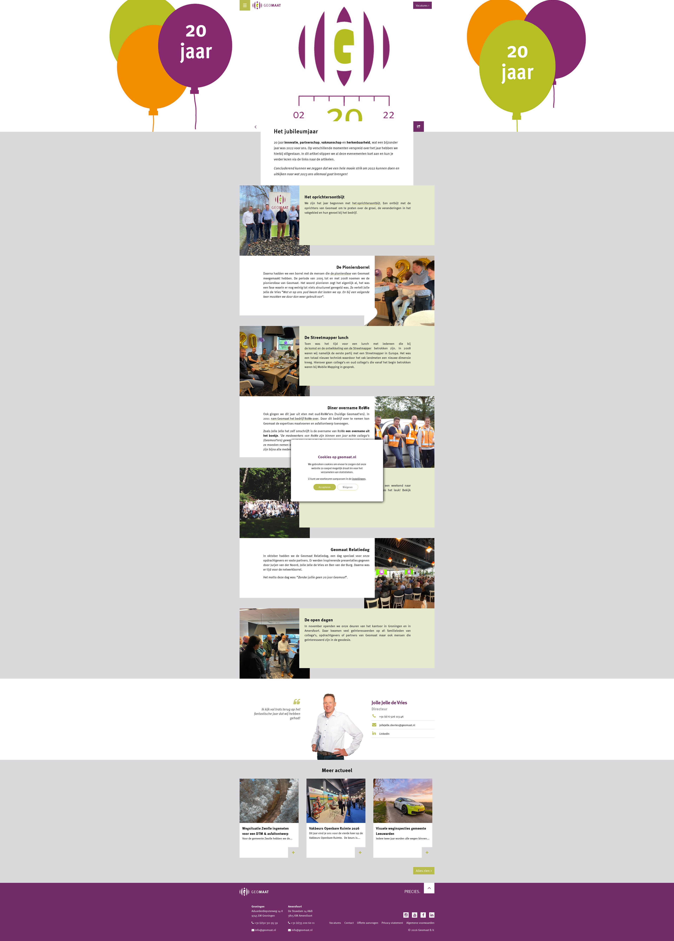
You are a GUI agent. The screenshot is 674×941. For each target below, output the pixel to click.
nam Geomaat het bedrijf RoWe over (294, 418)
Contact (349, 923)
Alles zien (423, 870)
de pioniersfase (341, 273)
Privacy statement (392, 923)
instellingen (358, 478)
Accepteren (325, 487)
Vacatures (335, 923)
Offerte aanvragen (367, 923)
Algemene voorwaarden (420, 923)
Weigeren (348, 487)
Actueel (268, 126)
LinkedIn (384, 734)
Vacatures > (422, 5)
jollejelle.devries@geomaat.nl (397, 725)
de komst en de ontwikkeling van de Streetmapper (338, 348)
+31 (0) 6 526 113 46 (391, 716)
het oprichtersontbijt (366, 203)
